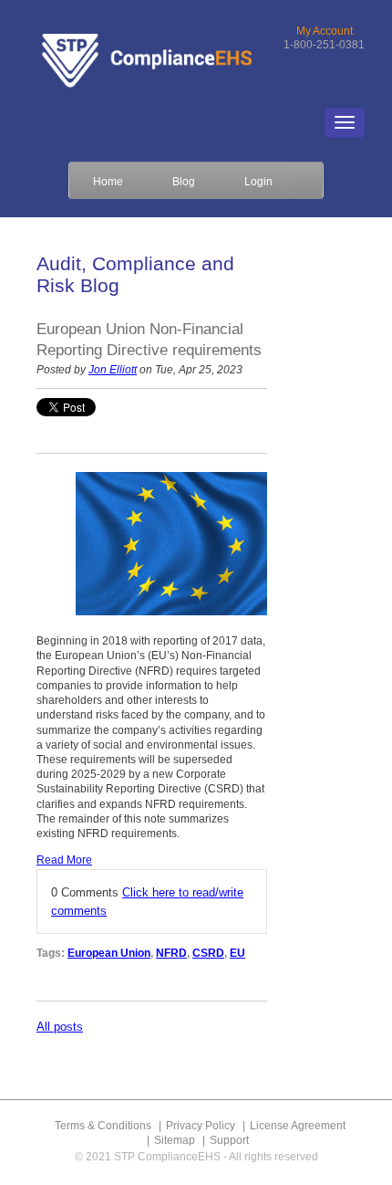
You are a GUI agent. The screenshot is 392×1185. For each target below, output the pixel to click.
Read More (64, 860)
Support (229, 1140)
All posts (59, 1026)
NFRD (171, 953)
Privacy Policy (200, 1125)
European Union (108, 953)
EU (237, 953)
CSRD (208, 953)
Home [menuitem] (108, 181)
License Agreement (298, 1125)
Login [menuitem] (258, 181)
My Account (324, 31)
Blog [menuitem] (183, 181)
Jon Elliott (112, 369)
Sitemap (174, 1140)
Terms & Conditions (103, 1125)
